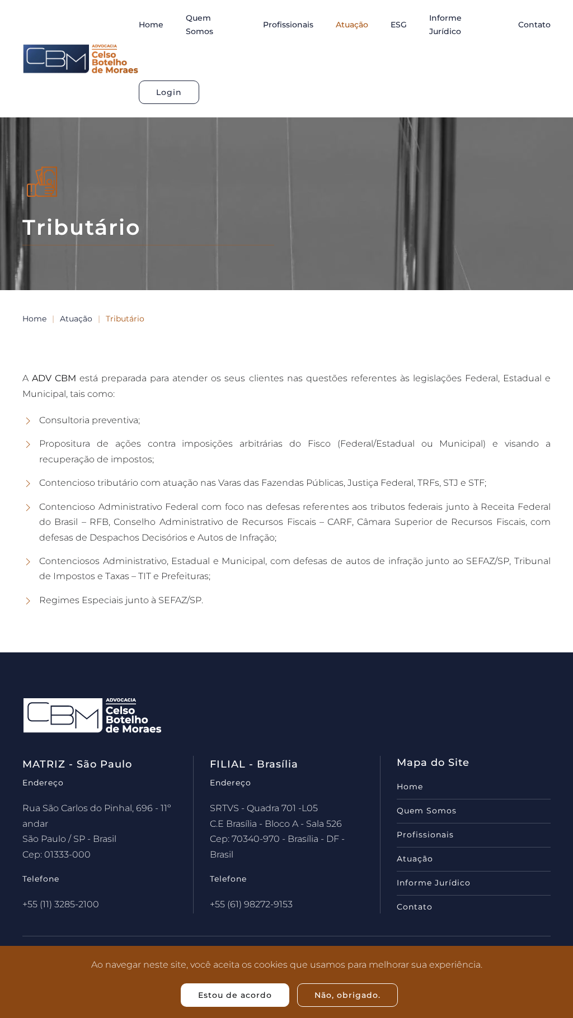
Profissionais (288, 25)
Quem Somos (199, 24)
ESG (399, 25)
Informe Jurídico (445, 24)
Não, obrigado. (347, 995)
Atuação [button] (352, 25)
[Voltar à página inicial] (80, 58)
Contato (534, 25)
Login (169, 92)
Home (151, 25)
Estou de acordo (235, 995)
